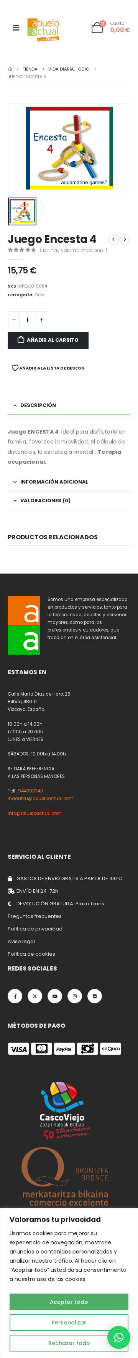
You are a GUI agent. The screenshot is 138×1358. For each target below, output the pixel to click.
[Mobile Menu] (16, 27)
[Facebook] (15, 996)
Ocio (39, 295)
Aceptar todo (69, 1302)
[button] (118, 1337)
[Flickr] (94, 996)
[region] (69, 1283)
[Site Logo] (44, 30)
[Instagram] (74, 996)
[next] (125, 239)
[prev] (113, 239)
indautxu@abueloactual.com (41, 799)
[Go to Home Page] (10, 69)
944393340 (30, 791)
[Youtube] (55, 996)
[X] (35, 996)
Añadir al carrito (53, 340)
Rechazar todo (69, 1343)
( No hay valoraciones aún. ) (73, 250)
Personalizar (69, 1322)
